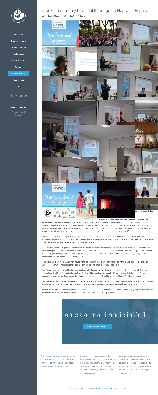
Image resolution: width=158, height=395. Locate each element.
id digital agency (121, 388)
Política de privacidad (97, 388)
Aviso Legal (110, 388)
